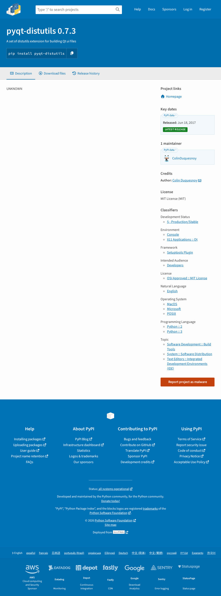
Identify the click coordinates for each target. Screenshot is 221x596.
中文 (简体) (138, 553)
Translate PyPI (135, 450)
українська (94, 553)
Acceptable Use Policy (189, 462)
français (43, 553)
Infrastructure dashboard (81, 445)
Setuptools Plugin (180, 252)
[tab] (20, 73)
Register (205, 9)
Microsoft (174, 309)
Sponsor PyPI (137, 456)
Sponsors (169, 9)
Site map (110, 525)
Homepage (174, 96)
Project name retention (27, 456)
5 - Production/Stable (182, 221)
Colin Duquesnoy (184, 180)
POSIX (171, 313)
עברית (184, 553)
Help (137, 9)
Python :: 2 (174, 326)
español (30, 553)
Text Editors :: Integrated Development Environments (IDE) (187, 364)
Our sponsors (83, 462)
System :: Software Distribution (189, 354)
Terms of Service (190, 439)
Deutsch (123, 553)
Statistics (83, 450)
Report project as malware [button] (187, 382)
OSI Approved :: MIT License (187, 278)
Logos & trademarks (83, 456)
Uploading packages (28, 445)
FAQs (29, 462)
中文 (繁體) (156, 553)
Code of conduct (190, 450)
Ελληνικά (110, 553)
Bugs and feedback (137, 439)
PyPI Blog (81, 439)
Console (173, 234)
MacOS (172, 304)
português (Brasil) (74, 553)
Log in (187, 9)
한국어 (211, 553)
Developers (175, 265)
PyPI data (169, 115)
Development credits (136, 462)
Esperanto (197, 553)
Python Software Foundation (108, 513)
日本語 (56, 553)
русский (172, 553)
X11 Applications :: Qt (182, 239)
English (172, 291)
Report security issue (191, 445)
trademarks (150, 508)
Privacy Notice (190, 456)
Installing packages (28, 439)
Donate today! (110, 501)
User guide (28, 450)
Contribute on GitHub (135, 445)
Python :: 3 (174, 331)
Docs (151, 9)
